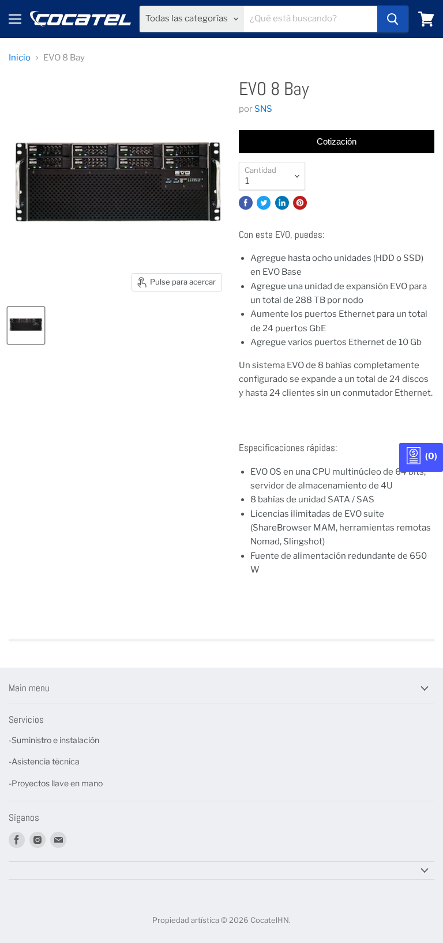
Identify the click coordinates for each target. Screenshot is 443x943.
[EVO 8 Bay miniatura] (25, 325)
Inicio (20, 58)
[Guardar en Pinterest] (300, 203)
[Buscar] (392, 19)
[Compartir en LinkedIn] (282, 203)
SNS (263, 109)
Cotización (336, 141)
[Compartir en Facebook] (246, 203)
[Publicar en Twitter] (264, 203)
